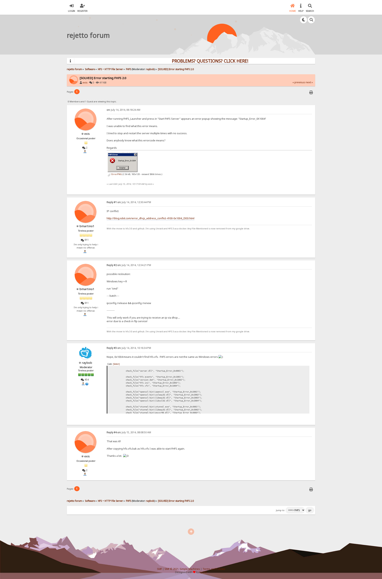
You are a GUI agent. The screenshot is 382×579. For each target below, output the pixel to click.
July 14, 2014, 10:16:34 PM (129, 348)
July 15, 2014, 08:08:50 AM (129, 432)
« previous (298, 82)
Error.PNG (116, 174)
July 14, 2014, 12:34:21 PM (129, 265)
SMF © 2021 (171, 569)
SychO (203, 572)
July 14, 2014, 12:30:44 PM (129, 202)
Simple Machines (190, 569)
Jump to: (280, 510)
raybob (150, 69)
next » (309, 82)
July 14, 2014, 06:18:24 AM (123, 109)
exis (85, 82)
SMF (159, 569)
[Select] (116, 364)
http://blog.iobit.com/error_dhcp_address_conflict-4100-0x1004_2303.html (150, 218)
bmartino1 (87, 226)
